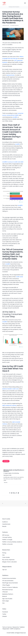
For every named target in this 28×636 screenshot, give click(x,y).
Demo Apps (5, 601)
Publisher (22, 627)
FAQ (3, 555)
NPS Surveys (5, 535)
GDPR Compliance (15, 629)
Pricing (4, 553)
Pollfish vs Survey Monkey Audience (12, 542)
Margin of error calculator (9, 562)
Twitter (4, 614)
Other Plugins (6, 585)
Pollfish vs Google (7, 539)
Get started (6, 461)
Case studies (6, 557)
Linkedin (4, 616)
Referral (4, 596)
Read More (5, 482)
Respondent (6, 629)
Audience (5, 522)
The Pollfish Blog (15, 473)
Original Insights (15, 25)
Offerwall (4, 592)
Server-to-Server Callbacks (10, 587)
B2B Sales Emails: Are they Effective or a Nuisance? (14, 470)
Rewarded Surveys (7, 589)
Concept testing (7, 537)
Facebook (5, 612)
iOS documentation (7, 580)
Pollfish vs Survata (7, 544)
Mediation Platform (7, 594)
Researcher (16, 627)
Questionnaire (6, 524)
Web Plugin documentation (10, 583)
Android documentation (9, 578)
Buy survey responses (8, 559)
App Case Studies (7, 598)
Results (4, 526)
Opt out (4, 569)
